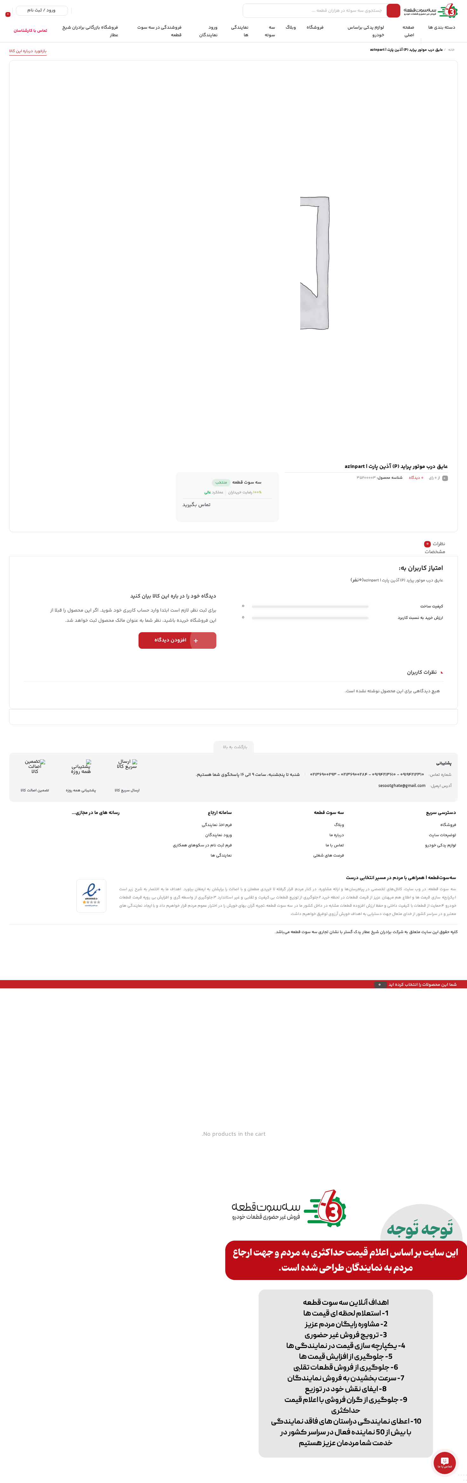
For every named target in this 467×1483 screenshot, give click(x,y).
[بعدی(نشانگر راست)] (463, 1480)
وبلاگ (339, 825)
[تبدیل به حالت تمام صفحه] (463, 1475)
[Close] (1, 984)
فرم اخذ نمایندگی (217, 825)
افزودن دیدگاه (170, 640)
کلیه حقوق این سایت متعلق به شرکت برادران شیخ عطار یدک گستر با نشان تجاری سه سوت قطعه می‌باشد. (366, 932)
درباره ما (336, 835)
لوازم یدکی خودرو (440, 845)
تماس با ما (335, 845)
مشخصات (435, 552)
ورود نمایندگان (218, 835)
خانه (451, 50)
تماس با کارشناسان (30, 31)
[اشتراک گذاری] (461, 1475)
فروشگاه (448, 825)
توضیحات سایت (442, 835)
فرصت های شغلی (328, 855)
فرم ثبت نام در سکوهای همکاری (202, 845)
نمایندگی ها (221, 855)
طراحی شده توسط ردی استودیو (36, 952)
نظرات (436, 544)
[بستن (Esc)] (458, 1475)
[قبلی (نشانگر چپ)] (466, 1480)
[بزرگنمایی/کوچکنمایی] (466, 1475)
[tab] (234, 544)
